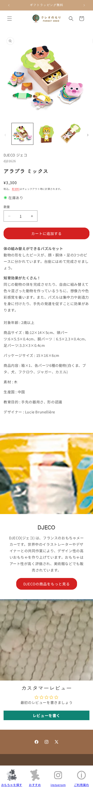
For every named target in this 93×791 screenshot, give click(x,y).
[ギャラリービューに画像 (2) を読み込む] (46, 134)
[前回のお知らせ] (9, 5)
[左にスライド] (5, 135)
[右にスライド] (88, 135)
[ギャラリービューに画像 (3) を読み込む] (70, 134)
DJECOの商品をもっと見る (46, 583)
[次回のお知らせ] (84, 5)
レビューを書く (46, 715)
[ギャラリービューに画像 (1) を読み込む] (22, 134)
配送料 (16, 189)
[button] (9, 18)
